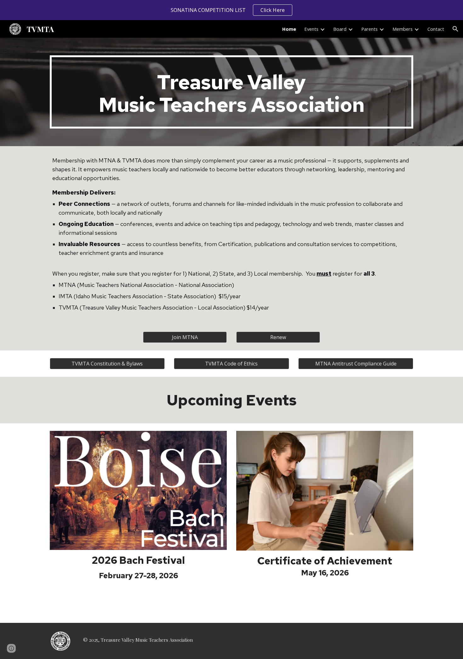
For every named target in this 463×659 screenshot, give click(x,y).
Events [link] (311, 29)
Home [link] (289, 29)
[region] (231, 10)
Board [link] (339, 29)
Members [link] (402, 29)
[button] (455, 28)
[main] (231, 92)
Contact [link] (435, 29)
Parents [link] (369, 29)
